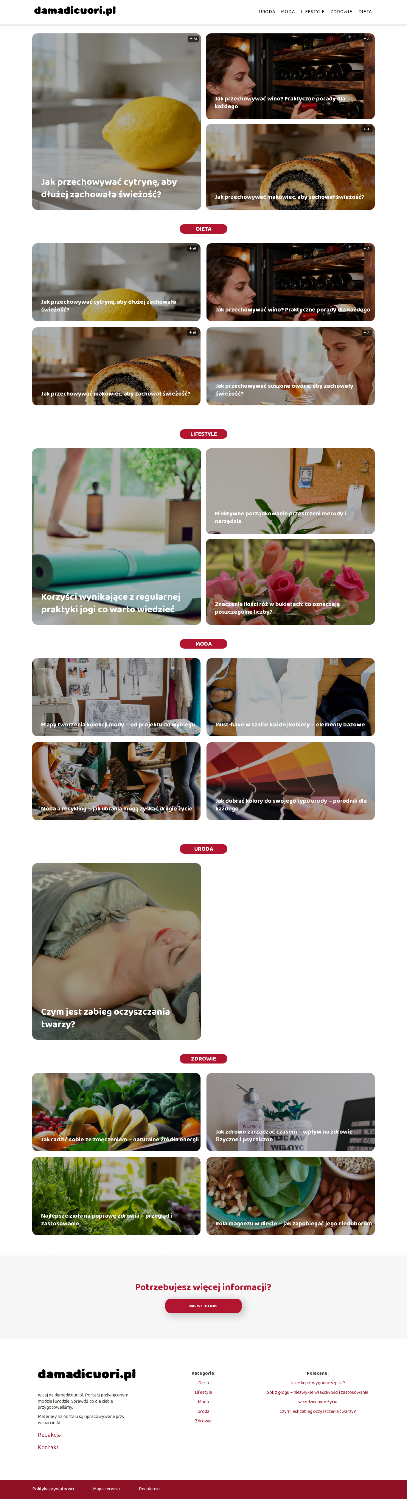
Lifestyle (312, 11)
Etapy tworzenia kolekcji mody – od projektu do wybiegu (118, 724)
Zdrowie (341, 11)
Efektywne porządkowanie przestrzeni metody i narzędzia (280, 517)
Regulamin (149, 1489)
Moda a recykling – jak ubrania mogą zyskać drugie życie (116, 809)
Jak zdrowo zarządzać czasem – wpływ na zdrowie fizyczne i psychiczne (284, 1135)
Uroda (267, 11)
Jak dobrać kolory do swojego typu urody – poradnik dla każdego (291, 805)
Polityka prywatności (53, 1489)
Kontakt (48, 1447)
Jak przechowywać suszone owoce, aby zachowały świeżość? (284, 390)
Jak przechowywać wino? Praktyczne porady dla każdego (280, 102)
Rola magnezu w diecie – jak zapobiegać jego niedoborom (293, 1223)
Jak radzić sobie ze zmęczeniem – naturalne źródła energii (120, 1139)
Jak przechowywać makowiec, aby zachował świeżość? (289, 197)
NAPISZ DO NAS (203, 1306)
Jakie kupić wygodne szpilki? (318, 1383)
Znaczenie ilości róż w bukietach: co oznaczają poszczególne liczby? (277, 608)
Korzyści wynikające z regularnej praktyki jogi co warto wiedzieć (111, 603)
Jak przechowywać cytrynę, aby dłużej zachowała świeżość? (109, 188)
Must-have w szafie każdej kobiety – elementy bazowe (290, 724)
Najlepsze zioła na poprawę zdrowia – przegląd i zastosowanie (106, 1219)
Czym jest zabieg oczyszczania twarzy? (105, 1018)
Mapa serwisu (106, 1489)
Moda (288, 11)
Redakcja (49, 1435)
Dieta (365, 11)
